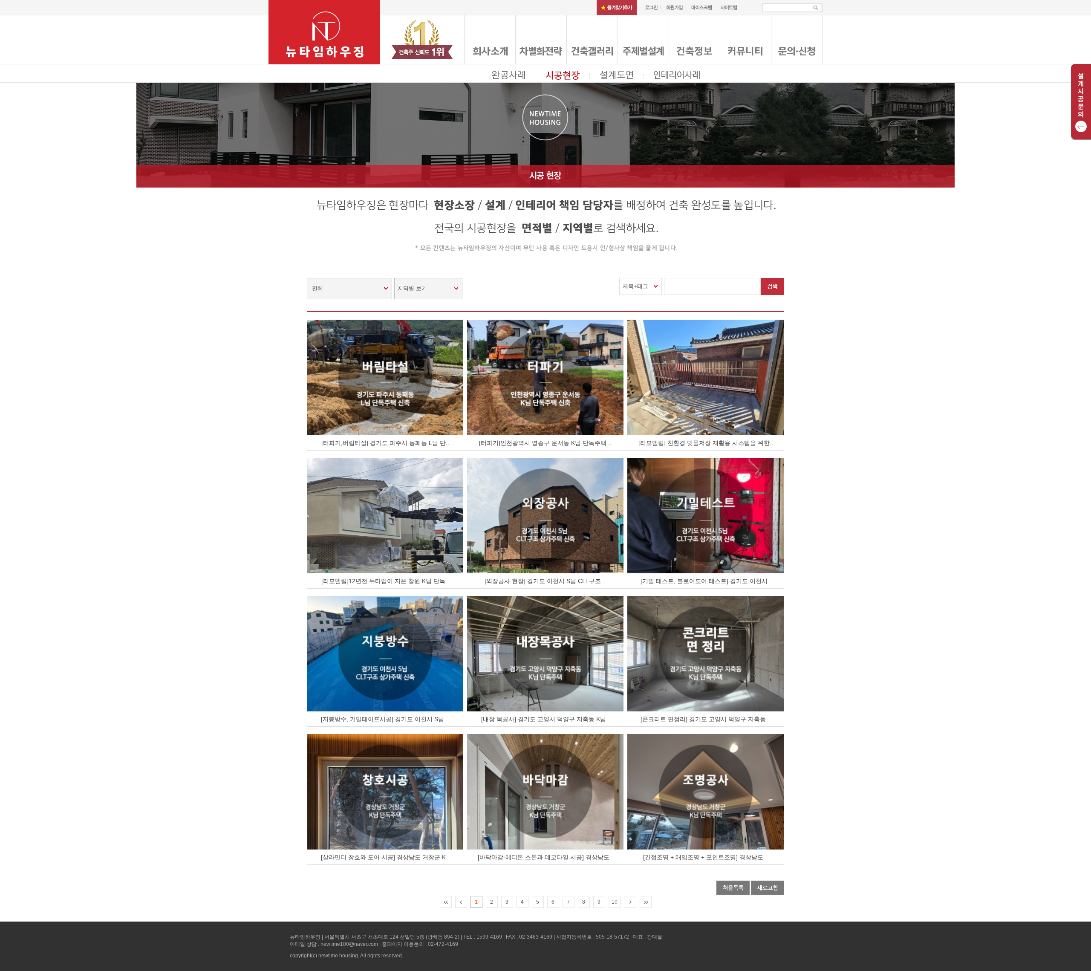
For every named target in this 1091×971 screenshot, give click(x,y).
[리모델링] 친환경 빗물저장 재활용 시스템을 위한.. (705, 442)
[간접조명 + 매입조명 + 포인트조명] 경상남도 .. (705, 857)
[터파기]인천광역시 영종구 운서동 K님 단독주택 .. (545, 442)
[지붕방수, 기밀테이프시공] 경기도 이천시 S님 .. (385, 719)
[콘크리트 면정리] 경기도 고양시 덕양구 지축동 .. (706, 719)
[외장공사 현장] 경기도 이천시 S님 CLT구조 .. (545, 581)
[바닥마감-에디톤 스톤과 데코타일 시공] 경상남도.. (545, 857)
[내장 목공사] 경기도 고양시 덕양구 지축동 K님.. (545, 719)
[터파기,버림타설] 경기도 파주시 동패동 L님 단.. (385, 442)
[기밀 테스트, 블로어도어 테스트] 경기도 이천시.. (706, 581)
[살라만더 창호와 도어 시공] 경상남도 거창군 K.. (385, 857)
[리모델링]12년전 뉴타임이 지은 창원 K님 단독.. (385, 581)
